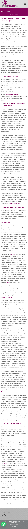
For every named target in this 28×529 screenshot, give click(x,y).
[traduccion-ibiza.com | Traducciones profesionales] (9, 3)
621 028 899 (7, 512)
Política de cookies (14, 528)
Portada (11, 14)
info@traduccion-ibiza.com (12, 94)
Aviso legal (14, 526)
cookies (18, 226)
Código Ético (6, 463)
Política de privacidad (14, 524)
